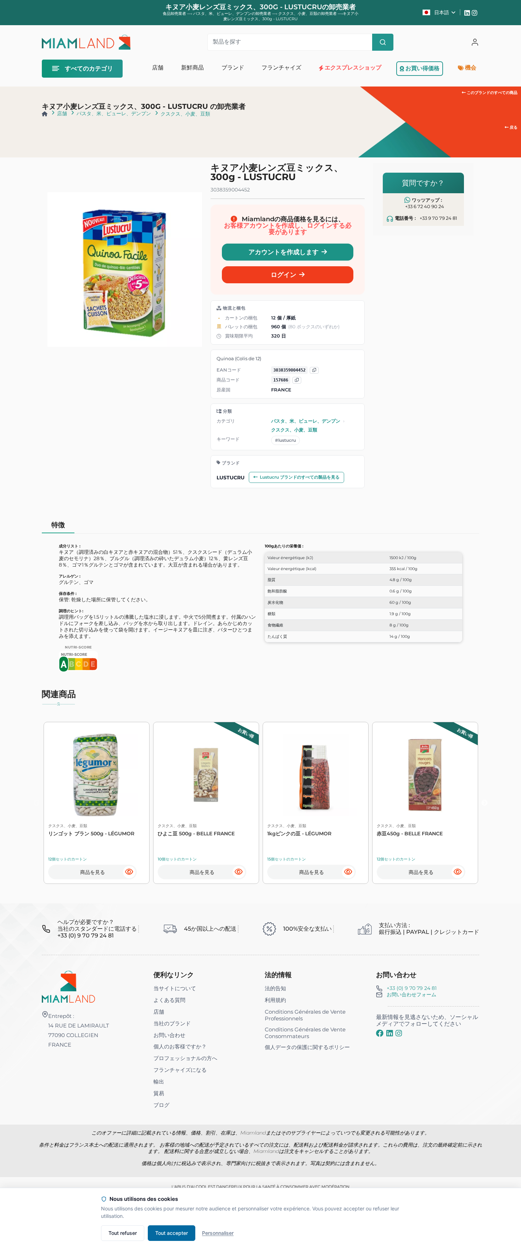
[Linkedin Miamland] (468, 12)
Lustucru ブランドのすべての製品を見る (300, 477)
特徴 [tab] (58, 525)
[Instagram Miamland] (475, 12)
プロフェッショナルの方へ (185, 1058)
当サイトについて (174, 988)
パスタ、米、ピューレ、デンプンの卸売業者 (232, 13)
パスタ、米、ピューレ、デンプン (114, 113)
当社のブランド (172, 1023)
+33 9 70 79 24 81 (438, 218)
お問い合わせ (169, 1035)
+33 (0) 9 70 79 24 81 (412, 988)
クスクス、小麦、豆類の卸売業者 (308, 13)
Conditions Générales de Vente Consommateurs (305, 1033)
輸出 (158, 1081)
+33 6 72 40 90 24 (424, 206)
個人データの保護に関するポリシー (307, 1047)
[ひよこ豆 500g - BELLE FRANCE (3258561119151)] (206, 775)
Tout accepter (171, 1233)
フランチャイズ (281, 67)
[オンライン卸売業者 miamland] (86, 42)
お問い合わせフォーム (411, 994)
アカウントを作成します (283, 252)
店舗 (62, 113)
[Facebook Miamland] (379, 1033)
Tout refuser (122, 1233)
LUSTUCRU (231, 477)
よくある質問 (169, 1000)
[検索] (382, 42)
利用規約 (275, 1000)
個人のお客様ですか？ (180, 1046)
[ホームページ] (44, 114)
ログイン (283, 274)
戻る (513, 127)
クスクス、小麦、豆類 (185, 114)
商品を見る (92, 872)
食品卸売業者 (174, 13)
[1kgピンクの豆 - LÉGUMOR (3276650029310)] (315, 775)
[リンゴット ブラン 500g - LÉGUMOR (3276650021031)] (96, 775)
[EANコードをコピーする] (314, 370)
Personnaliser (218, 1233)
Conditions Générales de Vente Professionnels (305, 1015)
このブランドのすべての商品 (491, 92)
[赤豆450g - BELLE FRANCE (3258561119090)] (425, 775)
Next (484, 803)
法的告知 (275, 988)
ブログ (161, 1105)
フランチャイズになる (180, 1069)
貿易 (158, 1093)
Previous (36, 803)
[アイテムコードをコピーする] (296, 380)
